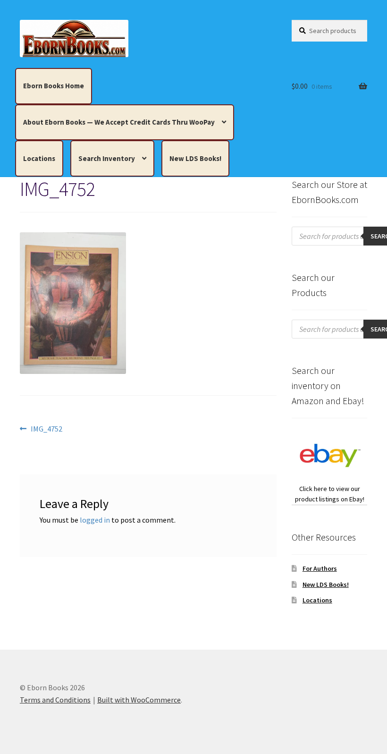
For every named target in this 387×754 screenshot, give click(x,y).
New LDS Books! (195, 158)
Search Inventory (106, 158)
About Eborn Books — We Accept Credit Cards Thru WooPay (119, 122)
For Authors (320, 568)
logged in (95, 520)
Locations (39, 158)
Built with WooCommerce (139, 699)
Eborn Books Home (53, 85)
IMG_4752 (46, 429)
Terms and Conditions (55, 699)
